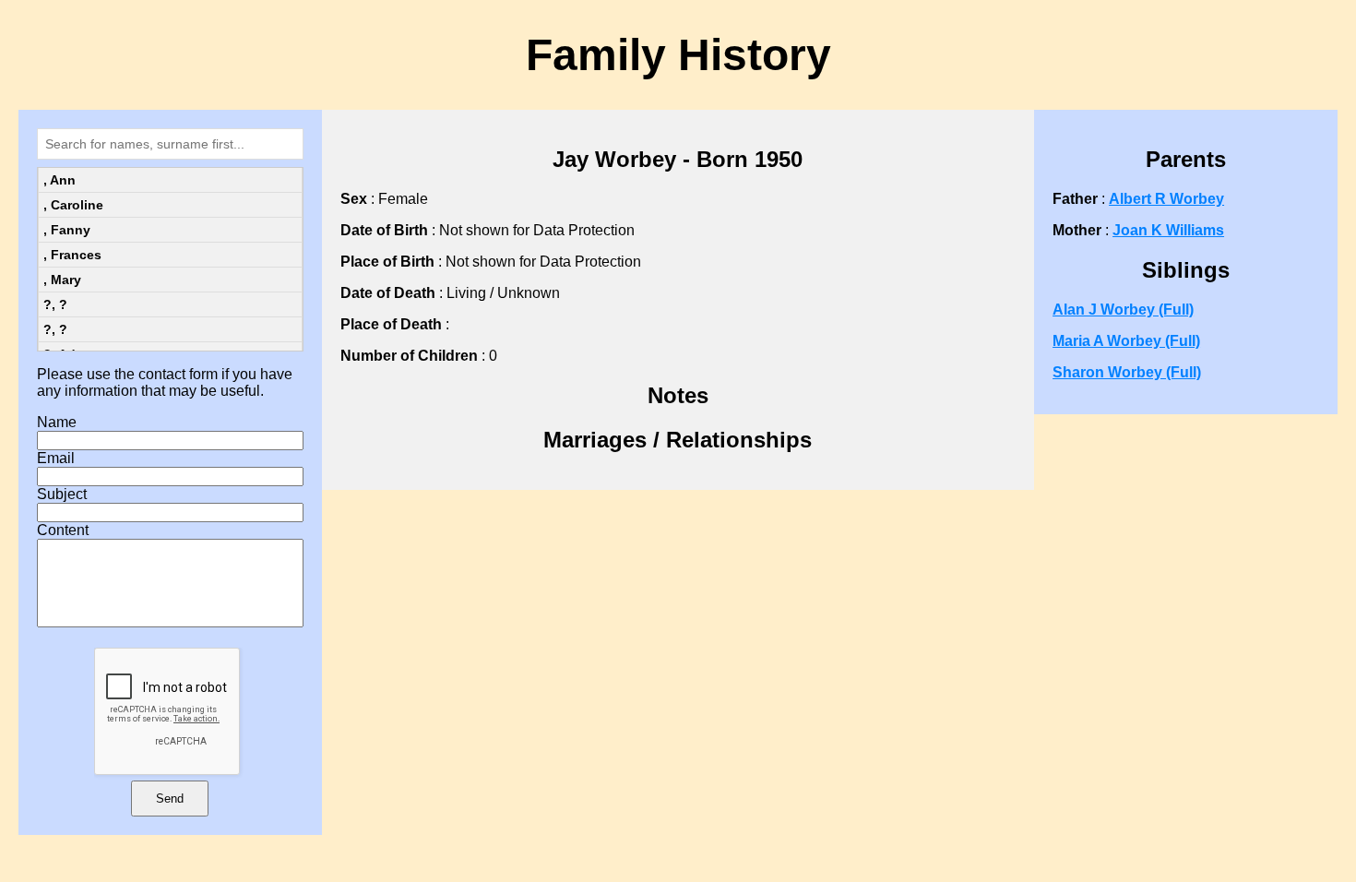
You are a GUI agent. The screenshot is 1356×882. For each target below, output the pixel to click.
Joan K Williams (1168, 230)
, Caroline (73, 204)
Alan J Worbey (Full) (1123, 309)
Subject (62, 494)
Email (56, 458)
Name (57, 422)
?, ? (55, 304)
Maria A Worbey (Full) (1126, 341)
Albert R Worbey (1166, 199)
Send (170, 798)
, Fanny (66, 229)
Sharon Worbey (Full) (1127, 372)
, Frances (72, 254)
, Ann (59, 180)
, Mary (62, 279)
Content (63, 530)
